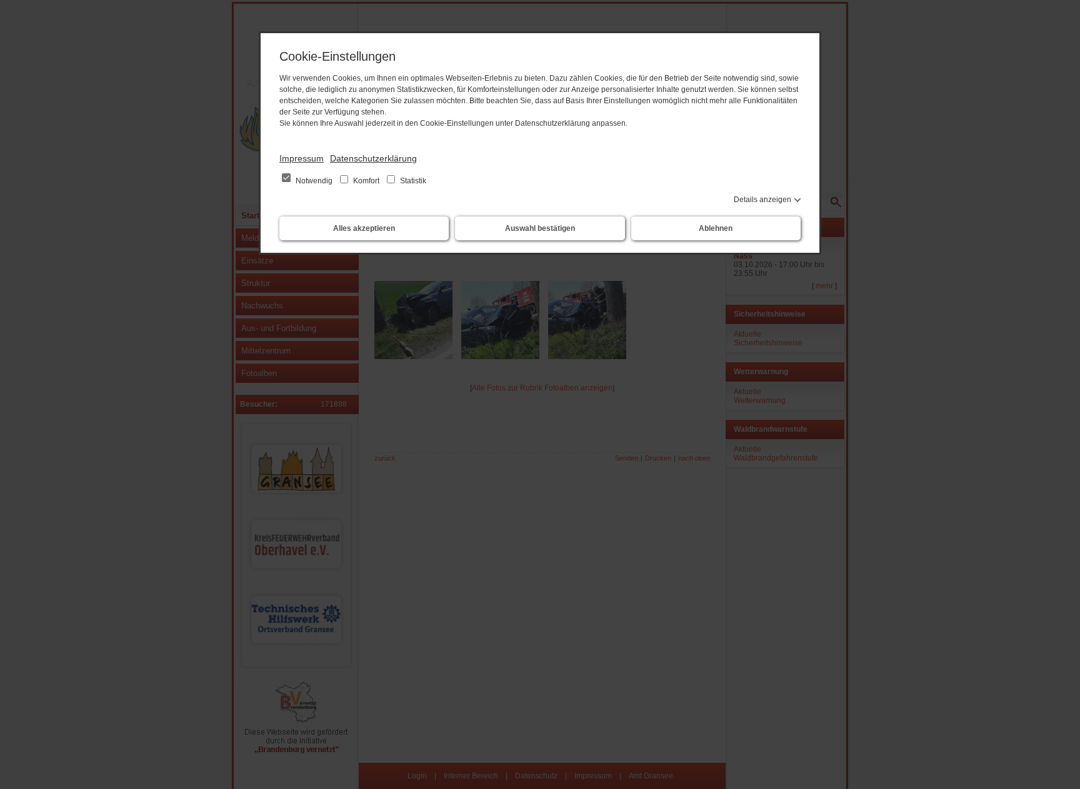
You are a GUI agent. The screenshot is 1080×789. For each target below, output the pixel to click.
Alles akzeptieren (364, 228)
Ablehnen (715, 228)
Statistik (412, 180)
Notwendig (314, 180)
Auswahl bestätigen (540, 228)
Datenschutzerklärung (373, 158)
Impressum (301, 158)
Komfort (366, 180)
